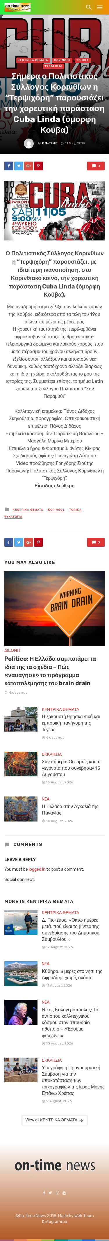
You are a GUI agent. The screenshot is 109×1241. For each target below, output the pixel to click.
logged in (37, 869)
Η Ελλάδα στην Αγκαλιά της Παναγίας (70, 810)
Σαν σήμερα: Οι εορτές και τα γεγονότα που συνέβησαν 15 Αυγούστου (71, 768)
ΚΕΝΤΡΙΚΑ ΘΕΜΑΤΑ (33, 60)
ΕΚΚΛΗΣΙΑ (52, 754)
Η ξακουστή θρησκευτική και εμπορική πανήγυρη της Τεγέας (71, 723)
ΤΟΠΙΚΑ (82, 60)
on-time (50, 143)
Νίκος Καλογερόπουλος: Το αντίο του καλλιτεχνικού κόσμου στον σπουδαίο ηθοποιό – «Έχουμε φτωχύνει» (70, 1022)
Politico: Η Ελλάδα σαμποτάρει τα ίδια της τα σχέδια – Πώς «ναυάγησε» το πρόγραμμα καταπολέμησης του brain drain (50, 671)
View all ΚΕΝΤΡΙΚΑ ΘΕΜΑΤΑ (51, 1120)
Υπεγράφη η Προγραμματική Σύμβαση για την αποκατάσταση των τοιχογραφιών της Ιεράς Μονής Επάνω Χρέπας (73, 1080)
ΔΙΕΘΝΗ (12, 650)
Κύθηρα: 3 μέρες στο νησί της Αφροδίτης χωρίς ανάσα (72, 974)
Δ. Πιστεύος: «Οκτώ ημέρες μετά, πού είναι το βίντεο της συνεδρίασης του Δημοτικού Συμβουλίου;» (70, 929)
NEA (45, 799)
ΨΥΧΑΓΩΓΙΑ (53, 66)
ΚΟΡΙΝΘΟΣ (62, 60)
